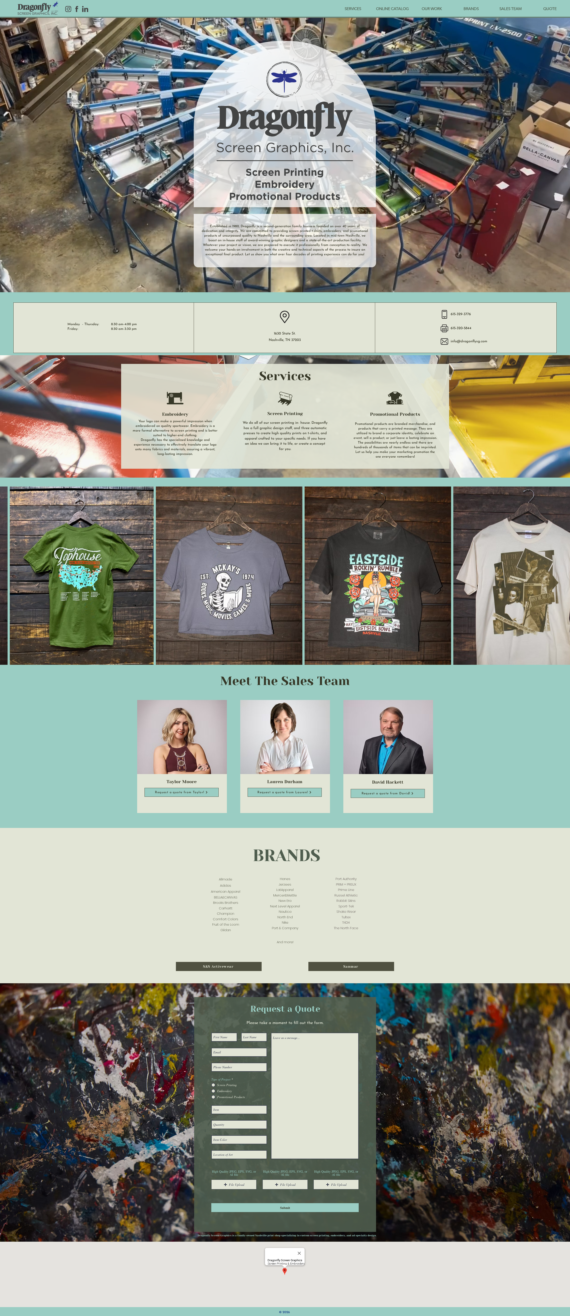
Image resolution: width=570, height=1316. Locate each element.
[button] (182, 792)
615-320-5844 (461, 328)
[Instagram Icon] (68, 9)
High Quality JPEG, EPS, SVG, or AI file (234, 1173)
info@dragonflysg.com (469, 341)
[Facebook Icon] (77, 9)
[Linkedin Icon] (85, 9)
